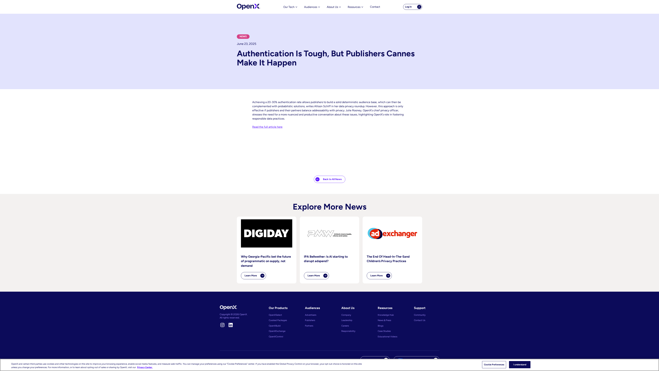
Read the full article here (267, 126)
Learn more (255, 276)
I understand (519, 364)
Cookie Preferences (494, 364)
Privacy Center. (145, 367)
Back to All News (332, 179)
